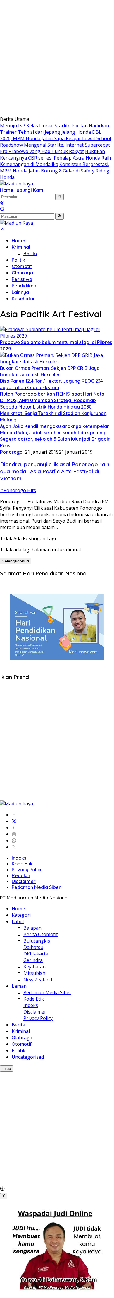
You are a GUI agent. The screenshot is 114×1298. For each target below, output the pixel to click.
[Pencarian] (2, 209)
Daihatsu (33, 947)
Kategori (21, 915)
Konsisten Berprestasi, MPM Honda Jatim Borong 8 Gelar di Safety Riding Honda (54, 170)
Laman (19, 986)
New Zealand (37, 979)
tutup (6, 1068)
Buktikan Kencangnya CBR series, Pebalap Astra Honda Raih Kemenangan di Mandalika (55, 157)
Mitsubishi (34, 973)
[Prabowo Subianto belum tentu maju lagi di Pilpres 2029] (57, 336)
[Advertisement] (57, 57)
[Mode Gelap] (2, 203)
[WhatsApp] (14, 840)
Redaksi (21, 875)
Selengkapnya (15, 561)
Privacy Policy (27, 869)
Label (18, 921)
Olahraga (22, 273)
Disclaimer (24, 881)
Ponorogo (11, 452)
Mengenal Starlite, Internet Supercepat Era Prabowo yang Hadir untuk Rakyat (55, 148)
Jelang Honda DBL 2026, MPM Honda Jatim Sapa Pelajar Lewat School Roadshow (55, 138)
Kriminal (21, 247)
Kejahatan (34, 966)
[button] (59, 197)
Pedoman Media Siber (36, 887)
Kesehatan (24, 298)
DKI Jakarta (35, 953)
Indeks (19, 858)
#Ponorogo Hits (18, 490)
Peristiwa (22, 279)
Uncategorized (28, 1057)
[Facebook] (14, 814)
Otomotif (22, 266)
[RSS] (14, 847)
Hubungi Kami (28, 190)
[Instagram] (14, 834)
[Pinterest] (14, 827)
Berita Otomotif (40, 934)
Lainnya (20, 292)
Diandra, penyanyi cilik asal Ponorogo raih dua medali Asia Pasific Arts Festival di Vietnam (54, 471)
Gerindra (33, 960)
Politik (18, 260)
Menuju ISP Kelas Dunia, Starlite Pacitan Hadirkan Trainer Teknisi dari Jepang (54, 128)
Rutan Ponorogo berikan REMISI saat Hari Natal (53, 394)
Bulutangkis (36, 941)
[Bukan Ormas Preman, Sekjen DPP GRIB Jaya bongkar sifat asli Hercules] (57, 361)
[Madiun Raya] (16, 183)
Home (6, 190)
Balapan (32, 928)
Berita (30, 253)
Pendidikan (24, 286)
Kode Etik (22, 864)
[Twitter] (14, 821)
